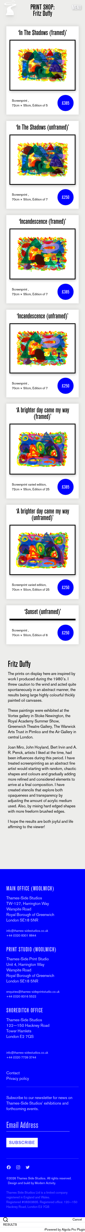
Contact (13, 1073)
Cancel (77, 1219)
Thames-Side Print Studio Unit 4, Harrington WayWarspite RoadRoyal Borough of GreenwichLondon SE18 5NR (30, 970)
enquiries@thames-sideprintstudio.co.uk (33, 992)
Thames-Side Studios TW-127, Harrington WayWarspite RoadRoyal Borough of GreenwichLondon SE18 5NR (30, 909)
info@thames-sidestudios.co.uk (27, 931)
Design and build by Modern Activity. (32, 1183)
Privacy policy (17, 1078)
